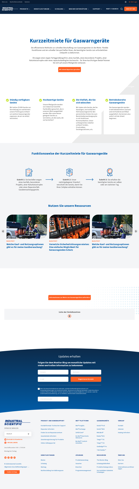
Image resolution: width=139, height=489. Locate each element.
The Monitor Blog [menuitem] (102, 460)
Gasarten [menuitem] (79, 463)
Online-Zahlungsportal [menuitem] (48, 443)
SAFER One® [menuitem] (80, 433)
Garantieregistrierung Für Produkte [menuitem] (52, 439)
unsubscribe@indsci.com (80, 392)
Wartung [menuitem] (43, 467)
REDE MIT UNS (130, 9)
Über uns (4, 2)
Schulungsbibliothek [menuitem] (103, 463)
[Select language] (126, 2)
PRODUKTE (24, 9)
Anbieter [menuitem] (121, 429)
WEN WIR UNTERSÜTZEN (78, 9)
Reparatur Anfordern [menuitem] (47, 429)
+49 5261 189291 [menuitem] (12, 443)
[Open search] (121, 9)
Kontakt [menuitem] (120, 426)
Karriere (27, 2)
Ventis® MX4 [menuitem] (100, 429)
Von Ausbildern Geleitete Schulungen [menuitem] (105, 471)
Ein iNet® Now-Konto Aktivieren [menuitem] (82, 437)
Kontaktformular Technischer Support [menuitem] (53, 426)
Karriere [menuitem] (120, 463)
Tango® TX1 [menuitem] (100, 439)
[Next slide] (135, 231)
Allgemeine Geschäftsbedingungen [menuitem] (15, 467)
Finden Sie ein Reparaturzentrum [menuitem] (51, 433)
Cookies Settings (12, 472)
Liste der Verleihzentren (69, 312)
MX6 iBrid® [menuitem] (100, 433)
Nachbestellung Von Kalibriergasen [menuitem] (52, 470)
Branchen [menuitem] (79, 467)
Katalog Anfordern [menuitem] (124, 433)
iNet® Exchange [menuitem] (80, 429)
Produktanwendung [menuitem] (82, 460)
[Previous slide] (3, 231)
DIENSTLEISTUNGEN (41, 9)
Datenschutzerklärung (50, 394)
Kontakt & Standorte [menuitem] (14, 439)
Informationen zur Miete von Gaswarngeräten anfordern (69, 297)
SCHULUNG (59, 9)
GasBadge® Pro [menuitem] (102, 446)
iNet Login (134, 2)
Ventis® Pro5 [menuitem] (101, 426)
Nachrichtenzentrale (16, 2)
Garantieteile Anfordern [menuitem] (48, 436)
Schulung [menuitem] (44, 463)
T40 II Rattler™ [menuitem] (101, 450)
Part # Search (112, 9)
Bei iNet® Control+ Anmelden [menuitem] (81, 442)
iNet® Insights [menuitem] (80, 426)
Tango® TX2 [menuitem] (100, 443)
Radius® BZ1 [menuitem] (101, 436)
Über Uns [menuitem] (121, 460)
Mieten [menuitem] (43, 460)
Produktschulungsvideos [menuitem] (105, 467)
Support (96, 9)
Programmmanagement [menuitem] (83, 470)
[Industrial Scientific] (10, 9)
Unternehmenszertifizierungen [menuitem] (126, 468)
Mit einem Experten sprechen (69, 69)
